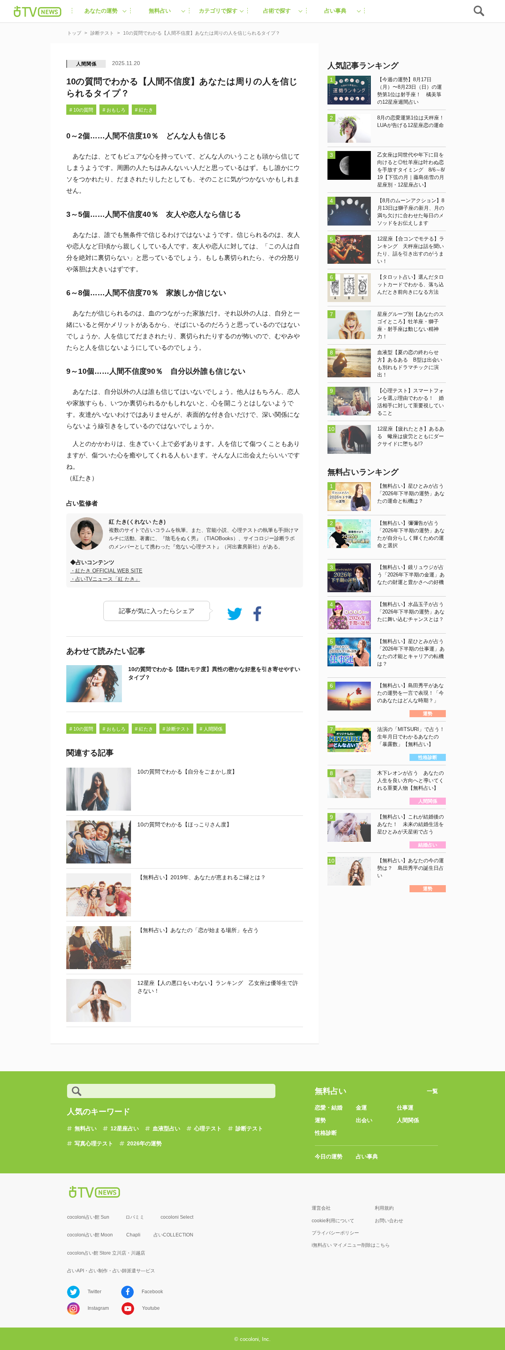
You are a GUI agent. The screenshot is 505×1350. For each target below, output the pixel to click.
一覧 (432, 1091)
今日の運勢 (328, 1156)
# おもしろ (114, 110)
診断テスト (249, 1128)
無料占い (86, 1128)
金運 (361, 1107)
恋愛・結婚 (328, 1107)
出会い (364, 1120)
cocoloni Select (177, 1217)
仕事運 (405, 1107)
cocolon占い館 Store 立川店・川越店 (106, 1253)
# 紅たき (144, 110)
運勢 (320, 1120)
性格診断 (326, 1133)
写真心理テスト (94, 1143)
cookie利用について (333, 1220)
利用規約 (384, 1208)
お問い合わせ (389, 1220)
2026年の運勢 (144, 1143)
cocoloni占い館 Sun (88, 1217)
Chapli (133, 1235)
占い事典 (367, 1156)
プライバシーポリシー (335, 1233)
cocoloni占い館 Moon (90, 1235)
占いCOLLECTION (173, 1235)
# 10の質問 (81, 110)
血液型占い (166, 1128)
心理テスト (208, 1128)
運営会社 (321, 1208)
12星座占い (124, 1128)
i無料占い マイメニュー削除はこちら (351, 1245)
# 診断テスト (176, 729)
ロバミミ (134, 1217)
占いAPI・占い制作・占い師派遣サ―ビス (111, 1271)
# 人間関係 (211, 729)
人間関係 (86, 64)
